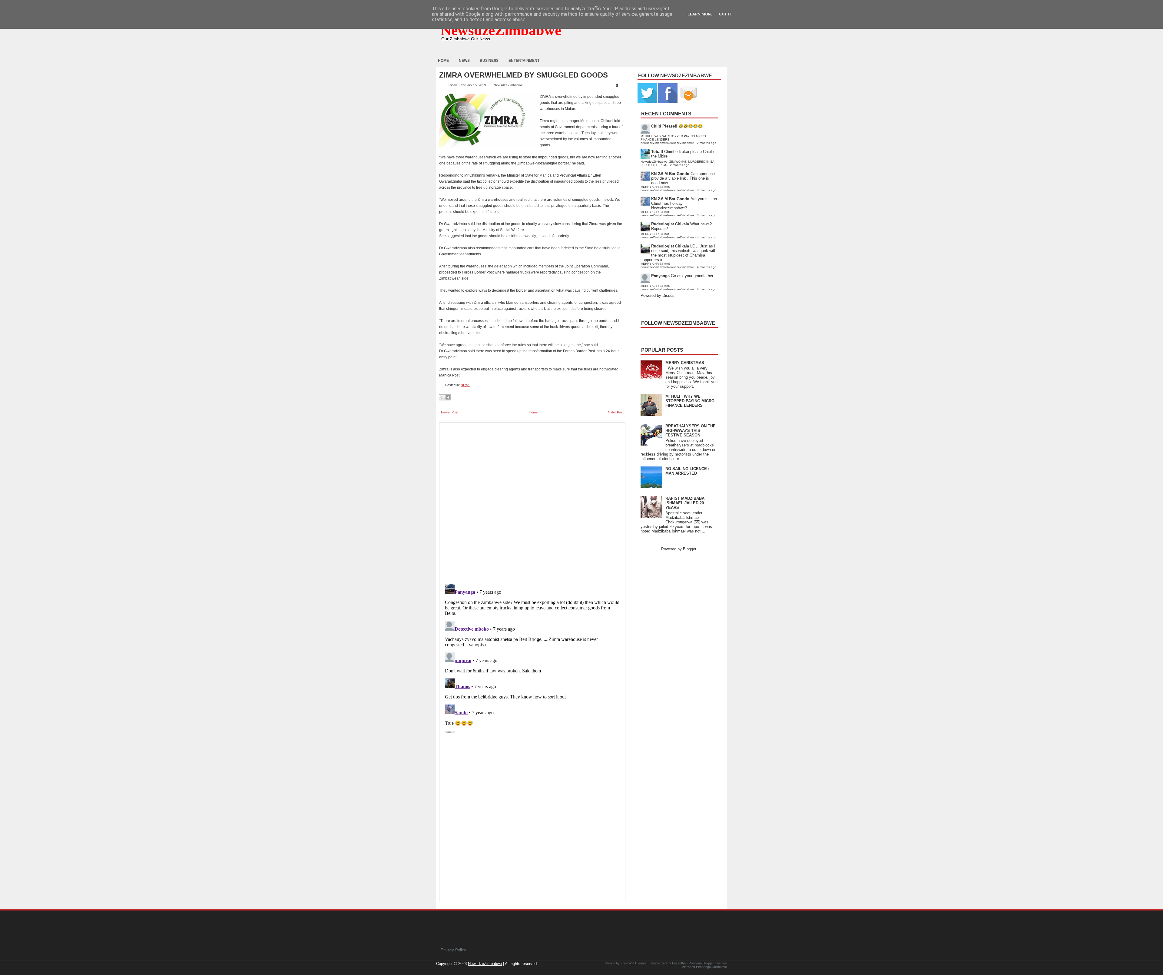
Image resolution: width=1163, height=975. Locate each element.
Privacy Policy (453, 950)
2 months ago (706, 142)
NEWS (465, 385)
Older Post (616, 412)
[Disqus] (532, 657)
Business (489, 60)
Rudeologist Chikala (670, 224)
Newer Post (449, 412)
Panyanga (660, 276)
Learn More (700, 14)
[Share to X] (442, 397)
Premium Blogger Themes (708, 963)
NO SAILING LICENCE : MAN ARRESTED (687, 471)
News (464, 60)
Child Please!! (664, 126)
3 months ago (706, 190)
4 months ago (706, 237)
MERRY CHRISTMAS (684, 362)
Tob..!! (657, 151)
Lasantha (679, 963)
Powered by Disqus (657, 295)
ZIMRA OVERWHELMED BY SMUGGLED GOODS (523, 75)
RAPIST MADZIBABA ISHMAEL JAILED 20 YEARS (684, 503)
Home (443, 60)
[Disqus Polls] (532, 501)
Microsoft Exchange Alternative (704, 967)
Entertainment (524, 60)
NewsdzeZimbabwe (501, 30)
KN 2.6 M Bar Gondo (670, 173)
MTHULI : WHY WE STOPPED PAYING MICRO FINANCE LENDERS (689, 401)
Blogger (689, 549)
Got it (725, 14)
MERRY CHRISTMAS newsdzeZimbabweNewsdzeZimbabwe (667, 188)
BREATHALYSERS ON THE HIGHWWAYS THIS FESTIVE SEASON (690, 430)
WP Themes (637, 963)
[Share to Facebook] (448, 397)
